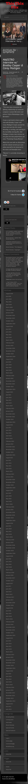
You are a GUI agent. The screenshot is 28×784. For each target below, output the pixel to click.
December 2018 (10, 545)
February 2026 (10, 310)
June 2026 (9, 299)
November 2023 (10, 383)
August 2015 (9, 638)
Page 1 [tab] (11, 44)
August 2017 (9, 583)
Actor (14, 77)
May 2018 (8, 564)
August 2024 (9, 359)
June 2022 (9, 430)
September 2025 (10, 323)
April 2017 (9, 591)
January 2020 (9, 509)
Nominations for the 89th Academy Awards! (13, 265)
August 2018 (9, 556)
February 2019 (10, 539)
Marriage (21, 83)
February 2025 (10, 342)
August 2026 (9, 293)
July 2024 (8, 362)
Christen (8, 269)
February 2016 (10, 621)
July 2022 (8, 427)
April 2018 (9, 567)
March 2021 (9, 471)
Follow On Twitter (16, 194)
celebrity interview (10, 80)
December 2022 (10, 414)
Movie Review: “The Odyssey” (14, 247)
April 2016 (9, 616)
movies (11, 84)
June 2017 (9, 589)
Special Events (10, 727)
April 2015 (9, 649)
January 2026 (9, 312)
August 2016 (9, 608)
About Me (8, 754)
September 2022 (10, 422)
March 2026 (9, 307)
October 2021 (10, 452)
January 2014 (9, 690)
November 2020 (10, 482)
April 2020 (9, 501)
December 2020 (10, 479)
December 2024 (10, 348)
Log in (7, 738)
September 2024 (10, 356)
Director (8, 81)
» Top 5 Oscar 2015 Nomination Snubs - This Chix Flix (14, 283)
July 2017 (8, 586)
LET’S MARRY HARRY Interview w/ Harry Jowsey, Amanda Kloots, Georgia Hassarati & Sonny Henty (14, 233)
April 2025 (9, 337)
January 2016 (9, 624)
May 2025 (8, 334)
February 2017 (10, 597)
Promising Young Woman (11, 85)
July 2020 (8, 493)
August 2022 (9, 425)
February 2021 (10, 474)
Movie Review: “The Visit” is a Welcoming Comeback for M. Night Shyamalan (13, 274)
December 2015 (10, 627)
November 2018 (10, 548)
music (14, 84)
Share (8, 181)
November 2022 (10, 416)
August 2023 (9, 392)
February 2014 (10, 687)
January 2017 (9, 600)
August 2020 (9, 490)
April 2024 (9, 370)
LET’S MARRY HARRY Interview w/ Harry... (14, 40)
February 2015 (10, 654)
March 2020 (9, 504)
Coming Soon (9, 719)
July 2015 (8, 641)
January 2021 (9, 476)
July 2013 (8, 706)
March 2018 (9, 569)
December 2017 (10, 578)
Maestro (16, 83)
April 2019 (9, 534)
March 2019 (9, 537)
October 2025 (10, 321)
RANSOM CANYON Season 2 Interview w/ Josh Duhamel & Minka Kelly (14, 243)
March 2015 (9, 651)
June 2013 (9, 709)
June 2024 (9, 364)
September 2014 (10, 668)
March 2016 (9, 619)
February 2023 (10, 408)
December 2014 (10, 660)
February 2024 (10, 375)
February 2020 (10, 507)
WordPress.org (10, 746)
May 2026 (8, 301)
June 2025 (9, 332)
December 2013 (10, 692)
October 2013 (10, 698)
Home (7, 766)
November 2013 (10, 695)
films (17, 82)
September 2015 (10, 635)
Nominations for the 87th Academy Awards (13, 285)
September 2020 (10, 487)
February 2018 (10, 572)
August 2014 (9, 671)
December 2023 (10, 381)
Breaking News (10, 717)
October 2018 (10, 550)
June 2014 (9, 676)
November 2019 (10, 515)
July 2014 (8, 673)
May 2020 (8, 498)
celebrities (19, 79)
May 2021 (8, 465)
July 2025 (8, 329)
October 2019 (10, 517)
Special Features (10, 730)
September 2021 (10, 455)
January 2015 (9, 657)
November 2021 (10, 449)
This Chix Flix (15, 5)
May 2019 (8, 531)
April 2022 (9, 435)
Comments (10, 743)
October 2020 (10, 485)
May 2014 (8, 679)
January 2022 (9, 444)
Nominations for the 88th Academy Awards (13, 269)
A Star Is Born (9, 77)
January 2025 (9, 345)
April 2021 (9, 468)
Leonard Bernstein (10, 83)
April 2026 (9, 304)
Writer (12, 87)
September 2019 (10, 520)
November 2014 (10, 662)
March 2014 (9, 684)
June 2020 (9, 496)
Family (11, 81)
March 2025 (9, 340)
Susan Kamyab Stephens (11, 86)
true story (8, 87)
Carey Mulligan (13, 79)
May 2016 (8, 613)
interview (20, 82)
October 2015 (10, 632)
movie (7, 84)
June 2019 (9, 528)
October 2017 (10, 580)
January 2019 (9, 542)
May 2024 (8, 367)
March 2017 (9, 594)
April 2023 (9, 403)
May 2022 (8, 433)
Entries (9, 741)
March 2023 (9, 405)
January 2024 (9, 378)
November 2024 (10, 351)
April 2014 (9, 682)
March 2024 (9, 373)
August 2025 (9, 326)
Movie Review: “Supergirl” (13, 249)
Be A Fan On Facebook (14, 191)
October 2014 (10, 665)
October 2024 (10, 353)
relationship (20, 85)
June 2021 (9, 463)
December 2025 (10, 315)
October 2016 (10, 605)
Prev (22, 34)
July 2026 (8, 296)
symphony (20, 86)
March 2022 (9, 438)
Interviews (8, 75)
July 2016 (8, 610)
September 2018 (10, 553)
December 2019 (10, 512)
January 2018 (9, 575)
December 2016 (10, 602)
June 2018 (9, 561)
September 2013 (10, 701)
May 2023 (8, 400)
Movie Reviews (14, 75)
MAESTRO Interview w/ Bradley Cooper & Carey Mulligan (13, 64)
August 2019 (9, 523)
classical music (18, 80)
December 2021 (10, 446)
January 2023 (9, 411)
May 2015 (8, 646)
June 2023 (9, 397)
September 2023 (10, 389)
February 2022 (10, 441)
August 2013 (9, 703)
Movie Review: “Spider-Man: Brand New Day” (13, 238)
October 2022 (10, 419)
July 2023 (8, 394)
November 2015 (10, 630)
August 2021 (9, 457)
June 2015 (9, 643)
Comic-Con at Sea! (17, 279)
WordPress (12, 778)
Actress (17, 77)
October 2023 (10, 386)
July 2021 (8, 460)
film (14, 82)
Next (5, 34)
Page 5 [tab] (16, 44)
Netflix (17, 84)
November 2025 (10, 318)
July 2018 (8, 558)
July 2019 (8, 526)
